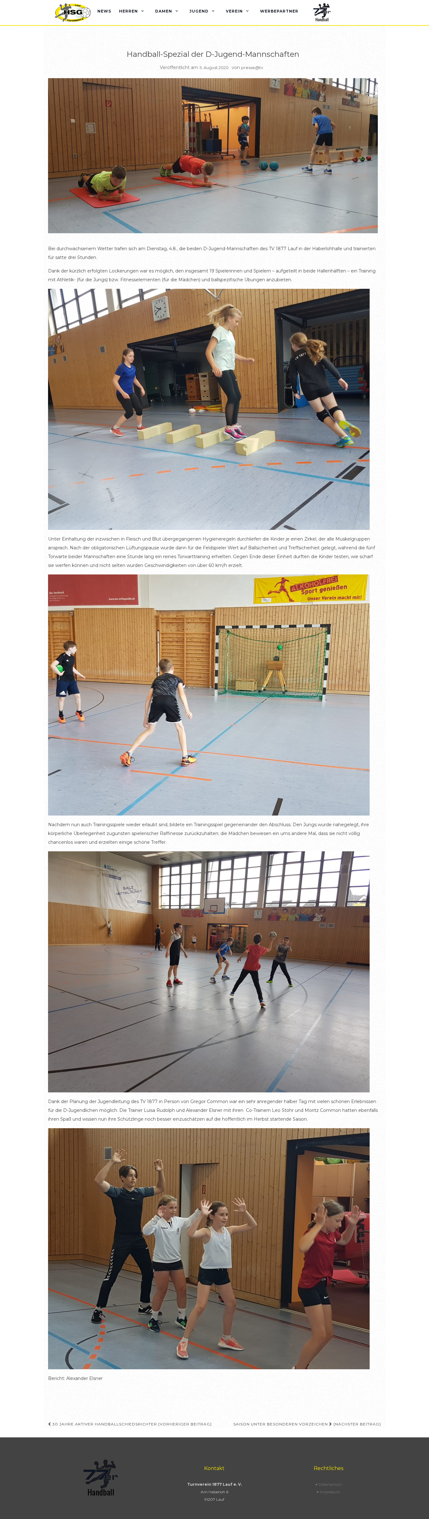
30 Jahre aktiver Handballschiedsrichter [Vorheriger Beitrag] (131, 1424)
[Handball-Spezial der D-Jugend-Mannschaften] (213, 155)
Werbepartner (279, 11)
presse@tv (252, 67)
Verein (234, 11)
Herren (128, 11)
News (104, 11)
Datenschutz (330, 1484)
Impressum (330, 1491)
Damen (163, 11)
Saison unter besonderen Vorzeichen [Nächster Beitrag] (307, 1424)
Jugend (199, 11)
